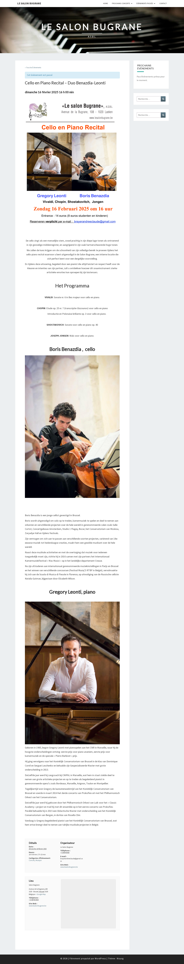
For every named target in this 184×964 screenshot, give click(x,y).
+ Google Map (40, 894)
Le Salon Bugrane (29, 3)
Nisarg (120, 958)
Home (105, 3)
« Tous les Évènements (33, 67)
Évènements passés (144, 3)
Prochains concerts (121, 3)
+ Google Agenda (33, 833)
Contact (163, 3)
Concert (32, 860)
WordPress (100, 958)
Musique (38, 860)
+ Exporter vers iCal (54, 833)
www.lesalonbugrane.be (69, 867)
